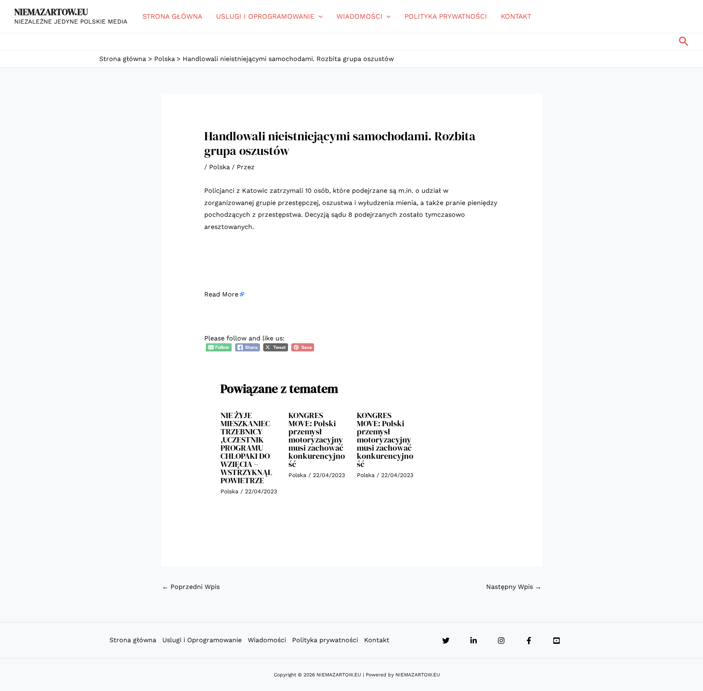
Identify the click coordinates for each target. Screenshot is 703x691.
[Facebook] (529, 640)
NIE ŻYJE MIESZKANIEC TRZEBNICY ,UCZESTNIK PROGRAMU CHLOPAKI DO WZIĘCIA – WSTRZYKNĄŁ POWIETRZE (247, 448)
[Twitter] (446, 640)
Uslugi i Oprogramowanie (265, 16)
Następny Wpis (513, 587)
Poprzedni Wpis (191, 587)
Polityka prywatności (445, 16)
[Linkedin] (473, 640)
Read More (221, 294)
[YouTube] (556, 640)
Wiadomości (359, 16)
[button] (318, 16)
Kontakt (516, 16)
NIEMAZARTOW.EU (51, 12)
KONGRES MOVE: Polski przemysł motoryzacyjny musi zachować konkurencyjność (316, 440)
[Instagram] (501, 640)
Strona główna (172, 16)
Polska (219, 167)
